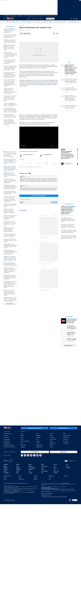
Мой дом (38, 441)
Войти (24, 202)
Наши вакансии (7, 441)
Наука (37, 443)
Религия (51, 445)
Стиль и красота (66, 435)
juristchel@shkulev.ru (31, 492)
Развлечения (52, 443)
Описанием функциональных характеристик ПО (49, 488)
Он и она (52, 433)
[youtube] (37, 455)
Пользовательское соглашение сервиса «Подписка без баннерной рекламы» (54, 496)
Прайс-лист (6, 435)
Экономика (65, 441)
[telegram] (22, 455)
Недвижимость (39, 445)
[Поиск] (70, 18)
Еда (21, 443)
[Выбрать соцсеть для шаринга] (57, 33)
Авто (22, 433)
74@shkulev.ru (16, 491)
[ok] (28, 455)
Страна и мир (66, 437)
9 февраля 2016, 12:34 (23, 30)
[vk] (25, 455)
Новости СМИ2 (23, 210)
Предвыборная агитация (9, 445)
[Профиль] (76, 18)
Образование (39, 446)
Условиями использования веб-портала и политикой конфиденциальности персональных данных (58, 489)
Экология (65, 439)
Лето (37, 439)
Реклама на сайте (7, 433)
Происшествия (53, 439)
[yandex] (40, 455)
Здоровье (23, 446)
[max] (31, 455)
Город (22, 439)
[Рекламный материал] (50, 19)
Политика (52, 437)
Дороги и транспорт (25, 441)
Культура (38, 437)
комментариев (26, 33)
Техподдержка (7, 443)
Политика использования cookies (47, 493)
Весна (22, 437)
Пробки (35, 18)
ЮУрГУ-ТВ (22, 159)
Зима (37, 433)
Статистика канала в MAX (9, 446)
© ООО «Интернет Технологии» (9, 500)
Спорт (64, 433)
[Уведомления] (73, 18)
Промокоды (69, 316)
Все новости (10, 26)
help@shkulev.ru (11, 493)
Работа (51, 441)
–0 (56, 183)
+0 (53, 183)
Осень (51, 435)
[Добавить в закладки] (54, 33)
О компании (6, 437)
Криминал (38, 435)
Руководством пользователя (46, 487)
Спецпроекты (66, 443)
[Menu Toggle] (4, 18)
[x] (34, 455)
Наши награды (7, 439)
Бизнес (22, 435)
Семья (51, 446)
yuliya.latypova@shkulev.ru (65, 483)
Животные (23, 445)
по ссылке (26, 122)
